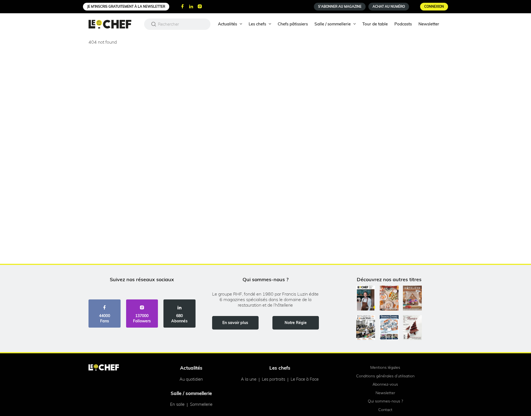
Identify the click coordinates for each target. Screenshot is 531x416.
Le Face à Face (305, 379)
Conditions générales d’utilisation (385, 375)
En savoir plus (235, 322)
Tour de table (375, 24)
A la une (248, 379)
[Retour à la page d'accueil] (103, 368)
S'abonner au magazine (339, 6)
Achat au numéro (389, 6)
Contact (385, 409)
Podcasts (403, 24)
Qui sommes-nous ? (385, 401)
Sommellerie (201, 404)
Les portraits (273, 379)
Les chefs (257, 24)
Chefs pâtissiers (293, 24)
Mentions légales (385, 367)
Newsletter (428, 24)
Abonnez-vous (385, 384)
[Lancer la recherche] (153, 24)
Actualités (227, 24)
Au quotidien (191, 379)
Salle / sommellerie (332, 24)
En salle (177, 404)
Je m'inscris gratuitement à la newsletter (126, 6)
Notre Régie (296, 322)
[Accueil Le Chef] (114, 24)
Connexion (434, 6)
